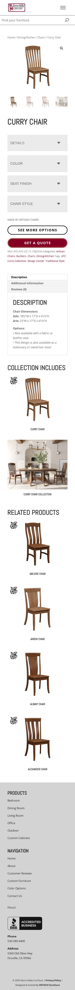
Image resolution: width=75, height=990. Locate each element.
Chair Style (21, 204)
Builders (21, 256)
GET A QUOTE (37, 243)
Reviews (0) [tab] (19, 289)
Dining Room (16, 808)
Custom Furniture (19, 881)
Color (16, 163)
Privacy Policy (53, 980)
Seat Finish (20, 184)
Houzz (12, 907)
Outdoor (13, 830)
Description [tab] (19, 277)
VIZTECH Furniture (49, 985)
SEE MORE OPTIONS (37, 230)
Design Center (36, 261)
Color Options (17, 888)
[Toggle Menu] (63, 7)
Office (11, 823)
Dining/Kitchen (26, 37)
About (12, 866)
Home (11, 37)
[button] (61, 48)
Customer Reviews (20, 873)
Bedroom (14, 800)
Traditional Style (55, 261)
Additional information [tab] (27, 283)
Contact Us (15, 896)
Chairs (41, 37)
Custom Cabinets (19, 838)
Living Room (16, 816)
